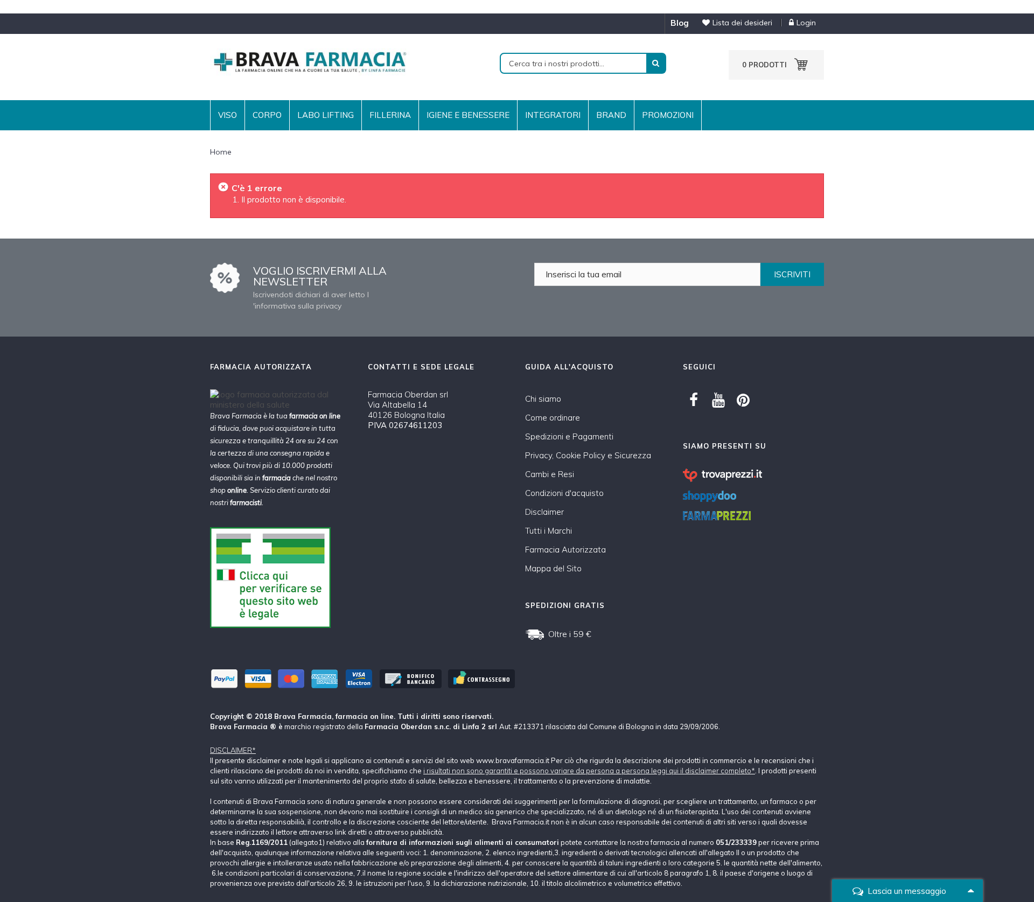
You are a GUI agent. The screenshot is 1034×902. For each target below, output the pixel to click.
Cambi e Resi (549, 474)
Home (221, 152)
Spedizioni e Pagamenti (569, 436)
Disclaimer (544, 512)
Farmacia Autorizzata (565, 549)
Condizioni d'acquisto (564, 493)
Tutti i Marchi (548, 531)
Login (806, 22)
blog (679, 23)
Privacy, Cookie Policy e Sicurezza (588, 455)
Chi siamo (543, 399)
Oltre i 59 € (569, 633)
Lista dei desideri (742, 22)
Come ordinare (552, 417)
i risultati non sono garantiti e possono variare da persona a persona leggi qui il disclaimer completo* (589, 770)
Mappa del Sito (553, 568)
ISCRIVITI (792, 274)
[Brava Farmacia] (309, 61)
